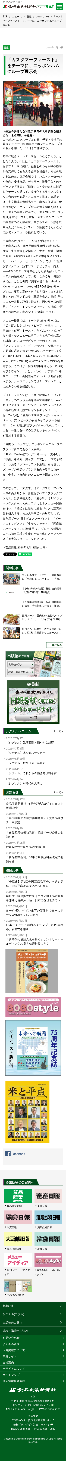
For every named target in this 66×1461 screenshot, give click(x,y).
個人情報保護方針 (14, 1381)
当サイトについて (14, 1368)
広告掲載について (14, 1350)
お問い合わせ (11, 1338)
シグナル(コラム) (13, 1314)
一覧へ (59, 731)
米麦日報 (12, 1227)
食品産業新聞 (14, 1205)
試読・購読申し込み (15, 1331)
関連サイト (10, 1356)
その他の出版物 (15, 1295)
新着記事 (8, 1306)
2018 (39, 16)
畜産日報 (42, 1205)
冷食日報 (42, 1248)
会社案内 (8, 1362)
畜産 (29, 16)
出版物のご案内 (12, 1322)
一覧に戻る (55, 645)
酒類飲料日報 (44, 1227)
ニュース (17, 16)
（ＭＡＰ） (45, 1405)
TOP (5, 16)
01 (47, 16)
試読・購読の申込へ (19, 672)
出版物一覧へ (15, 664)
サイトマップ (11, 1375)
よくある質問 (11, 1344)
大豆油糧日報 (14, 1248)
